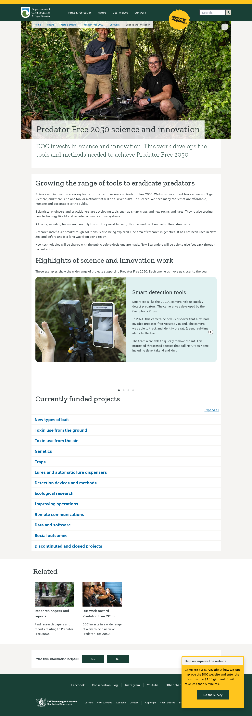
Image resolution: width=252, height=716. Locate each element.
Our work (140, 12)
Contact (134, 702)
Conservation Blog (105, 685)
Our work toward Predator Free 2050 (98, 613)
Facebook (78, 685)
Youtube (152, 685)
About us (121, 702)
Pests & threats (68, 24)
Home (38, 24)
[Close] (240, 661)
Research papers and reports (52, 613)
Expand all (212, 410)
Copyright (150, 702)
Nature (102, 12)
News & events (104, 702)
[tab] (119, 390)
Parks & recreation (80, 12)
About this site (167, 702)
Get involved (120, 12)
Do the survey (212, 695)
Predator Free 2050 (93, 24)
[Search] (228, 12)
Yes (93, 659)
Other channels (176, 685)
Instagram (132, 685)
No (118, 659)
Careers (89, 702)
